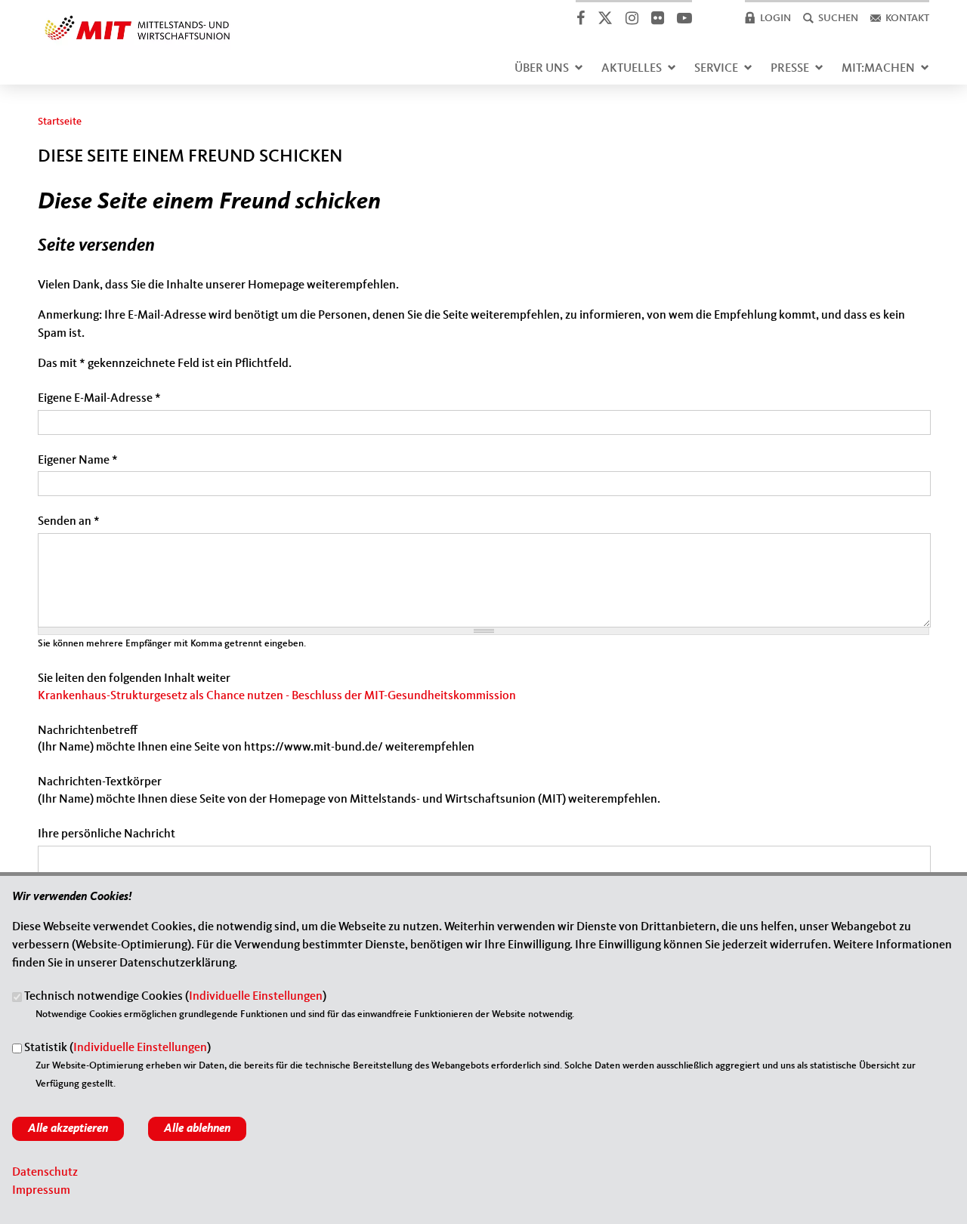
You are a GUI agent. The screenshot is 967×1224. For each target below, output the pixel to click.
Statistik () (117, 1049)
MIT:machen (878, 69)
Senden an (69, 522)
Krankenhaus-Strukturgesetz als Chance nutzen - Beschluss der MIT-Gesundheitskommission (277, 696)
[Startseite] (137, 18)
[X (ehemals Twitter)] (605, 18)
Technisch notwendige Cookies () (175, 997)
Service (716, 69)
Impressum (41, 1191)
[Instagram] (631, 18)
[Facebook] (580, 18)
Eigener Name (78, 461)
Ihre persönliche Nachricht (106, 834)
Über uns (541, 69)
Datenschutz (45, 1173)
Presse (790, 69)
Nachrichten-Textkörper (100, 782)
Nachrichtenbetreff (87, 731)
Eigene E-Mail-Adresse (99, 399)
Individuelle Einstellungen (256, 997)
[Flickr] (657, 18)
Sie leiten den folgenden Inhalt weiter (134, 679)
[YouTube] (684, 18)
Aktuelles (631, 69)
